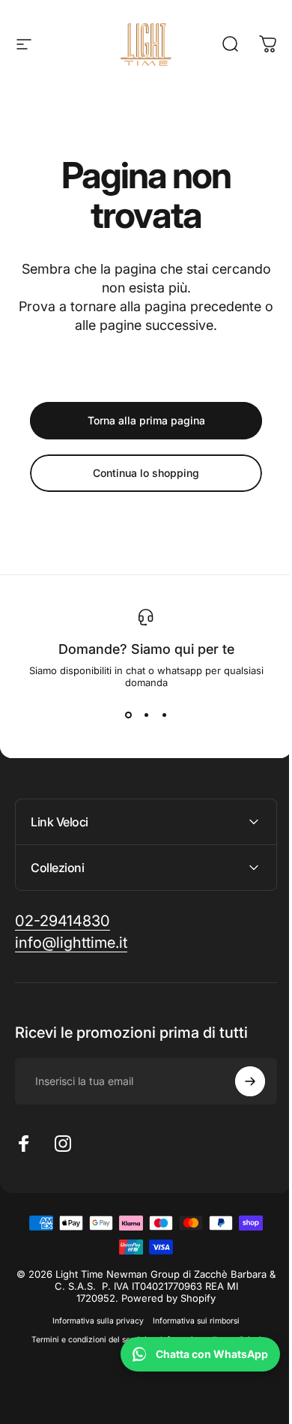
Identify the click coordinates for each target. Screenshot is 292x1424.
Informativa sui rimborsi (190, 1321)
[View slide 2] (146, 715)
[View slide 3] (164, 715)
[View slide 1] (128, 715)
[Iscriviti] (239, 1081)
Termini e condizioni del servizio (85, 1340)
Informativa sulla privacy (93, 1321)
